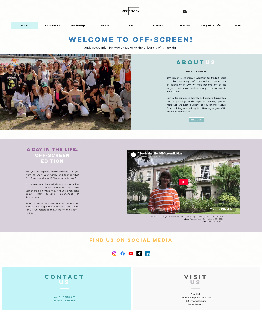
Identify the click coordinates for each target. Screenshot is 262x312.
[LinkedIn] (147, 253)
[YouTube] (131, 253)
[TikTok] (139, 253)
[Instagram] (114, 253)
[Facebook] (122, 253)
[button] (185, 11)
